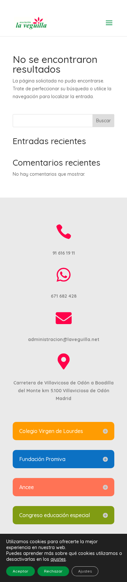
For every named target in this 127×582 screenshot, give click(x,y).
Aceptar (20, 571)
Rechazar (53, 571)
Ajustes (85, 571)
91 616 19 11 (63, 5)
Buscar (103, 121)
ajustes (58, 559)
